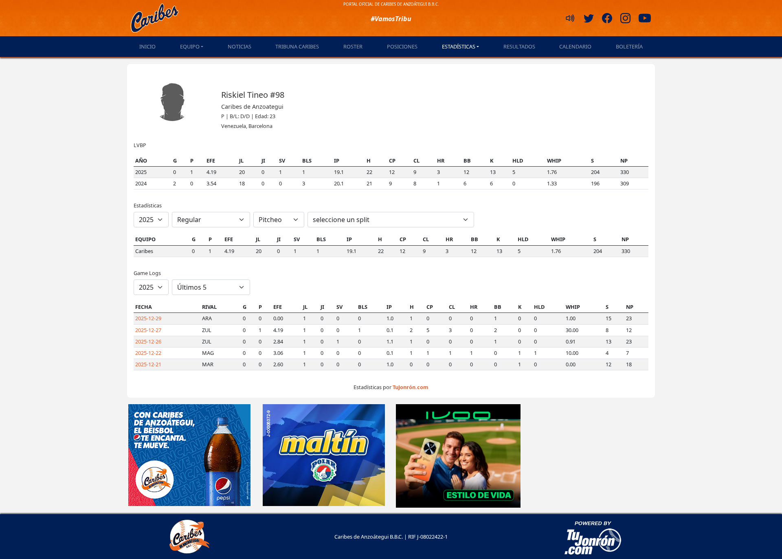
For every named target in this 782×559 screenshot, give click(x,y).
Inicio (147, 46)
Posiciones (402, 46)
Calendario (575, 46)
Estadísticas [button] (458, 46)
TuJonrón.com (410, 387)
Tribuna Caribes (297, 46)
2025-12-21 (148, 364)
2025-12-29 (148, 318)
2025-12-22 (148, 353)
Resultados (519, 46)
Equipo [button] (190, 46)
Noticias (239, 46)
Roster (352, 46)
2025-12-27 (148, 330)
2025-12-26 (148, 341)
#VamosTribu (391, 18)
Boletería (629, 46)
